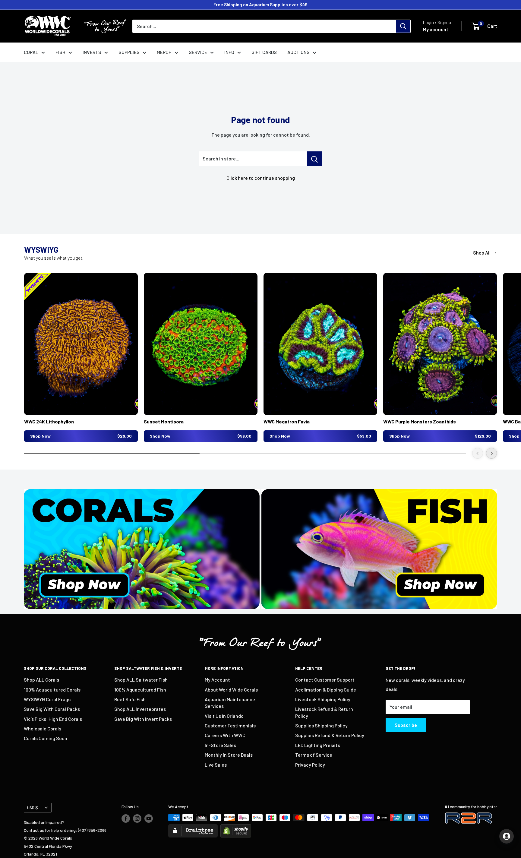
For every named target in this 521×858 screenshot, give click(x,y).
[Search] (403, 26)
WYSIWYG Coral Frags (47, 699)
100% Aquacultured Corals (52, 689)
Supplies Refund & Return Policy (329, 735)
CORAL (31, 52)
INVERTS (92, 52)
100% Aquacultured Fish (140, 689)
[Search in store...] (314, 158)
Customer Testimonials (230, 725)
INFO (229, 52)
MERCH (164, 52)
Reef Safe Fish (130, 699)
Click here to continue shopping (260, 178)
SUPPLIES (129, 52)
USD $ (32, 807)
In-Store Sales (220, 745)
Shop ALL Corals (41, 679)
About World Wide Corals (231, 689)
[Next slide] (491, 453)
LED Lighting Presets (317, 745)
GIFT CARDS (264, 52)
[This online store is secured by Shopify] (235, 828)
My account (435, 29)
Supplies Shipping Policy (321, 725)
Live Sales (216, 765)
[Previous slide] (477, 453)
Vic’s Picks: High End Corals (53, 719)
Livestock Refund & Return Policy (324, 712)
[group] (81, 357)
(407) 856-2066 (92, 830)
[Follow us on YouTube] (148, 818)
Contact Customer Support (325, 679)
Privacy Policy (310, 765)
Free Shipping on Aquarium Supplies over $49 (260, 4)
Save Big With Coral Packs (52, 709)
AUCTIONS (298, 52)
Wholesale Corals (42, 728)
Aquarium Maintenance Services (230, 702)
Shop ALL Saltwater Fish (141, 679)
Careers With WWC (225, 735)
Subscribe (406, 725)
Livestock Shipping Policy (322, 699)
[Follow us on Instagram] (137, 818)
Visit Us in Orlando (224, 716)
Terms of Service (313, 755)
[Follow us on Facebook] (126, 818)
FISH (60, 52)
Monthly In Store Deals (229, 755)
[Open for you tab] (506, 836)
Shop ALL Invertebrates (140, 709)
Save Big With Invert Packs (143, 719)
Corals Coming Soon (45, 738)
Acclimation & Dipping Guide (325, 689)
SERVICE (198, 52)
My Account (217, 679)
